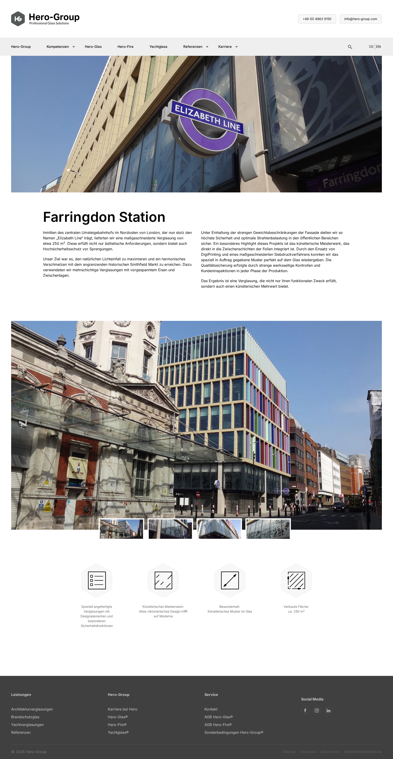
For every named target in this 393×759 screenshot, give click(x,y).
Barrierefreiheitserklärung (363, 752)
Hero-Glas (93, 46)
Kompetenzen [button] (58, 46)
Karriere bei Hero (122, 709)
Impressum (308, 752)
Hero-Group (21, 46)
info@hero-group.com (360, 19)
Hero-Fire (126, 46)
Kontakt (210, 709)
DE (371, 46)
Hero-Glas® (118, 717)
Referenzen (20, 732)
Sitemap (289, 752)
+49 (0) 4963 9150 (317, 19)
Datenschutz (330, 752)
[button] (19, 425)
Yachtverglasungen (27, 724)
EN (378, 46)
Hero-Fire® (117, 724)
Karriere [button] (225, 46)
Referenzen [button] (192, 46)
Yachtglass (158, 46)
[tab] (121, 529)
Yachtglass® (118, 732)
